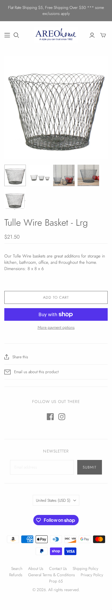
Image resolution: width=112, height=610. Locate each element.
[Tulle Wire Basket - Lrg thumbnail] (15, 175)
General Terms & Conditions (51, 575)
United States (53, 500)
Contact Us (58, 568)
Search (16, 568)
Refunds (15, 575)
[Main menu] (7, 35)
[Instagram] (61, 416)
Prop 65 (56, 581)
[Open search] (16, 35)
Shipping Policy (85, 568)
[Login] (92, 35)
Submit (89, 467)
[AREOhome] (56, 34)
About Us (35, 568)
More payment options (56, 327)
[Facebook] (50, 416)
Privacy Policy (92, 575)
